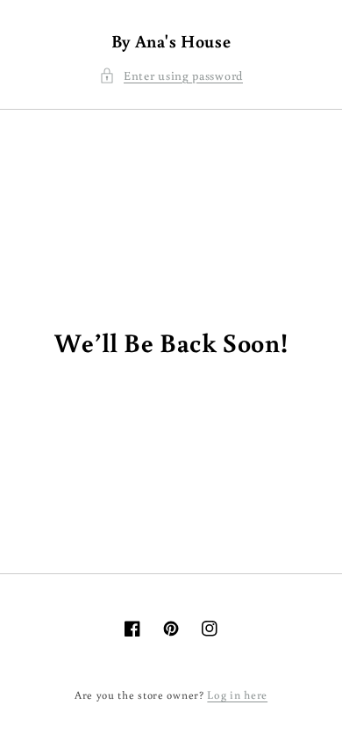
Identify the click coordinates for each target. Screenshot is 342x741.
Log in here (237, 694)
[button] (171, 76)
